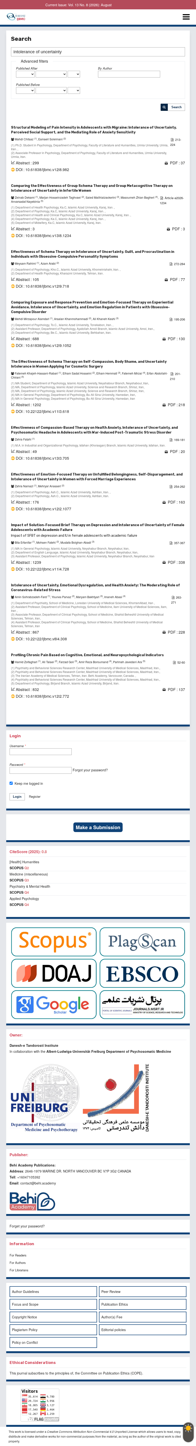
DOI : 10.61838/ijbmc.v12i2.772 (42, 696)
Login (17, 796)
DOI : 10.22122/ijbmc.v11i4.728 (42, 569)
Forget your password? (27, 1226)
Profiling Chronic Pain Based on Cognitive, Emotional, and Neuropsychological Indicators (87, 655)
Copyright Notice (24, 1317)
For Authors (18, 1262)
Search (176, 107)
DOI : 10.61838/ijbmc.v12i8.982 (42, 169)
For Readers (18, 1255)
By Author (105, 68)
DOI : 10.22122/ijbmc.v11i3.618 (42, 411)
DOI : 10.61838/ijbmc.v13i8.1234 (43, 235)
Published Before (28, 84)
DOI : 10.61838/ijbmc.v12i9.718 (42, 286)
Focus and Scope (25, 1304)
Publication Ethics (114, 1304)
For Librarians (19, 1270)
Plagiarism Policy (25, 1329)
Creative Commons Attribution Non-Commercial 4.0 (80, 1431)
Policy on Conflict (25, 1342)
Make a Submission (98, 827)
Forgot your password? (90, 770)
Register (34, 796)
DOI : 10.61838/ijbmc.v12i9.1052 (43, 345)
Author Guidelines (25, 1291)
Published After (26, 68)
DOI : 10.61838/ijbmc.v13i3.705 (42, 458)
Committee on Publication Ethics (105, 1373)
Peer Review (110, 1291)
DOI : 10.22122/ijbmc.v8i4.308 (41, 639)
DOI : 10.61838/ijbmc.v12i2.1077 (43, 508)
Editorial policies (113, 1329)
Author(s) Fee (111, 1317)
